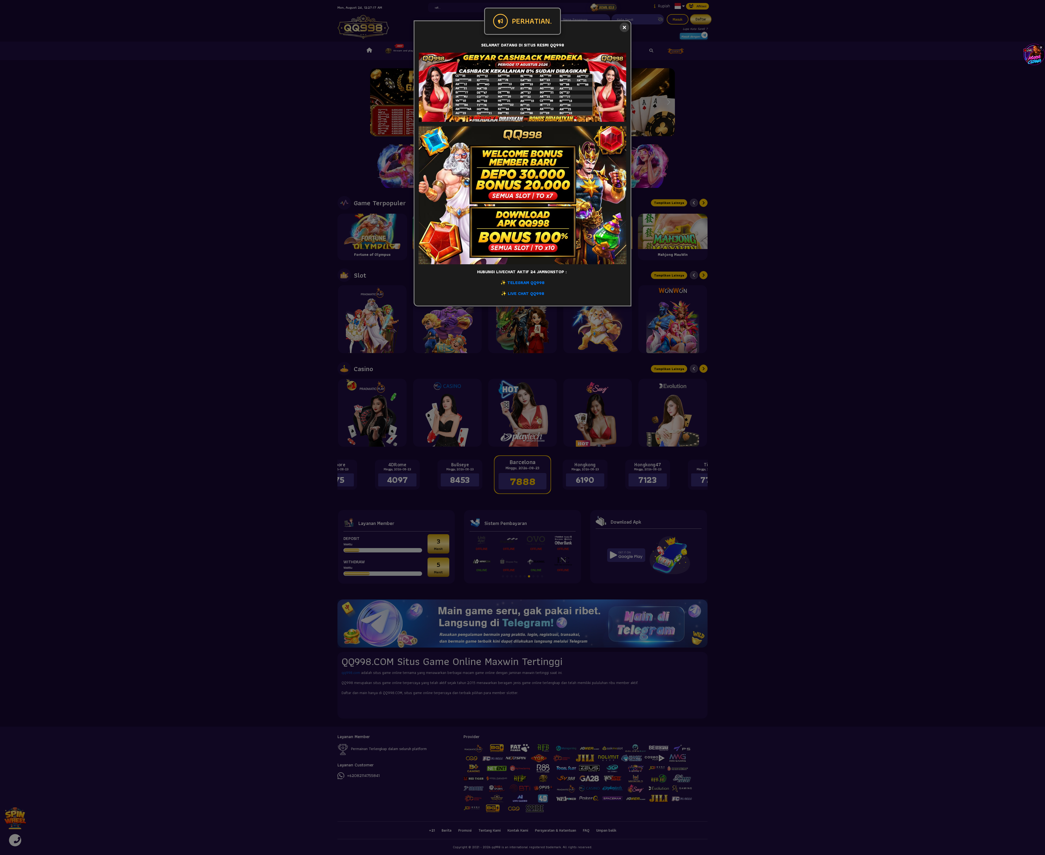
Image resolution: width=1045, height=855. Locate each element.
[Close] (624, 27)
